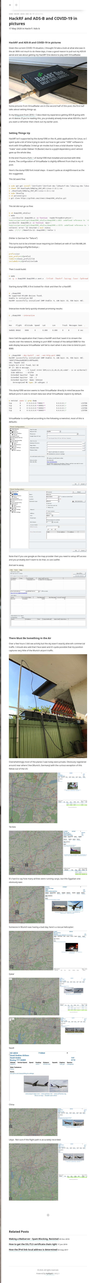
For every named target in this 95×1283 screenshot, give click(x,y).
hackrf (16, 14)
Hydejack (49, 1273)
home (11, 14)
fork (30, 158)
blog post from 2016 (24, 114)
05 (30, 14)
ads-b (22, 14)
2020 (27, 14)
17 (33, 14)
